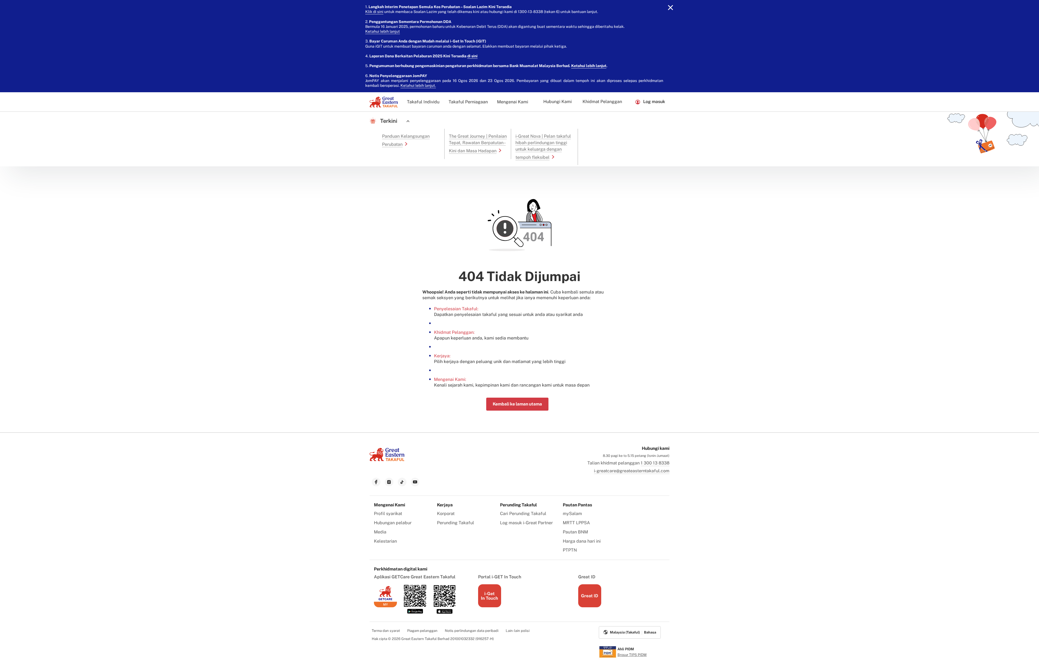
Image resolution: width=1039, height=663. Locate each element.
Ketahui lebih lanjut (382, 31)
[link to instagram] (389, 482)
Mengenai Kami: (450, 379)
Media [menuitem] (380, 532)
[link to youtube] (415, 482)
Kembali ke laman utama (517, 404)
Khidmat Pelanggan (602, 101)
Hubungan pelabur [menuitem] (393, 522)
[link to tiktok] (402, 482)
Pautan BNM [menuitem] (575, 532)
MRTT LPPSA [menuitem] (576, 522)
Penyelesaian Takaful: (456, 308)
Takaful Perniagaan (468, 101)
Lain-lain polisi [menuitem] (518, 631)
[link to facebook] (376, 482)
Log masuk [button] (654, 101)
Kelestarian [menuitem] (385, 541)
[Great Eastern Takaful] (384, 102)
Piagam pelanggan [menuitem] (422, 631)
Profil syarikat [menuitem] (388, 513)
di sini (472, 56)
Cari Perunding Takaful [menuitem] (523, 513)
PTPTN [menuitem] (570, 550)
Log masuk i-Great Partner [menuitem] (526, 522)
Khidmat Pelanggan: (454, 332)
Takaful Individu (423, 101)
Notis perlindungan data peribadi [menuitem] (471, 631)
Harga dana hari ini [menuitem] (582, 541)
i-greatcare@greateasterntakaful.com (631, 470)
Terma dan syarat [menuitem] (386, 631)
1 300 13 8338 (655, 463)
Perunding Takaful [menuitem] (455, 522)
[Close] (670, 7)
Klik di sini (374, 11)
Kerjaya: (442, 355)
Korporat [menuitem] (446, 513)
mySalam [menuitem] (572, 513)
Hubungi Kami (557, 101)
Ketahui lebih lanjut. (418, 85)
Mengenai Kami (512, 101)
